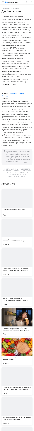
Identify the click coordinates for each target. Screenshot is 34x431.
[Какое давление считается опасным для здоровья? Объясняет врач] (17, 233)
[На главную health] (13, 2)
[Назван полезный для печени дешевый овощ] (17, 351)
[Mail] (6, 2)
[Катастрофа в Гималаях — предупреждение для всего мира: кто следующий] (17, 292)
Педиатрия (15, 8)
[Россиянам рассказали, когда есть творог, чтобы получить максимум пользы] (17, 262)
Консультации (6, 8)
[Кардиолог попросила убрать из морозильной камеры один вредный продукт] (17, 322)
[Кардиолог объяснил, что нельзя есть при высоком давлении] (17, 411)
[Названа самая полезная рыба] (17, 203)
